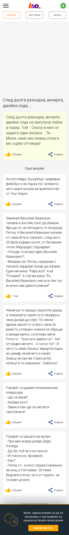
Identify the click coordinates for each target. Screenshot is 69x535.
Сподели (58, 154)
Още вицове (34, 168)
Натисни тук (43, 528)
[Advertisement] (34, 58)
